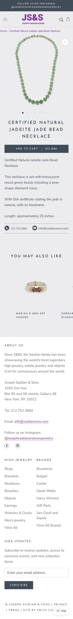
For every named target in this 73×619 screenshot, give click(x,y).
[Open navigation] (5, 19)
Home (3, 31)
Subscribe (19, 585)
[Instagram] (17, 446)
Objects (10, 498)
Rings (8, 469)
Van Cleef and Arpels (47, 515)
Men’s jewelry (14, 520)
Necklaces (12, 483)
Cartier (41, 483)
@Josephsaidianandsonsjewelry (28, 438)
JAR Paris (43, 505)
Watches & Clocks (18, 513)
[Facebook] (6, 446)
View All (10, 527)
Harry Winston (47, 498)
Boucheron (44, 469)
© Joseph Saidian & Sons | (29, 604)
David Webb (46, 491)
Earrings (10, 505)
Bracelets (11, 476)
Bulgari (41, 476)
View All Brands (48, 525)
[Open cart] (68, 19)
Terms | (16, 610)
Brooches (11, 491)
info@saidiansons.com (31, 421)
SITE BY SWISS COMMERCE (45, 610)
